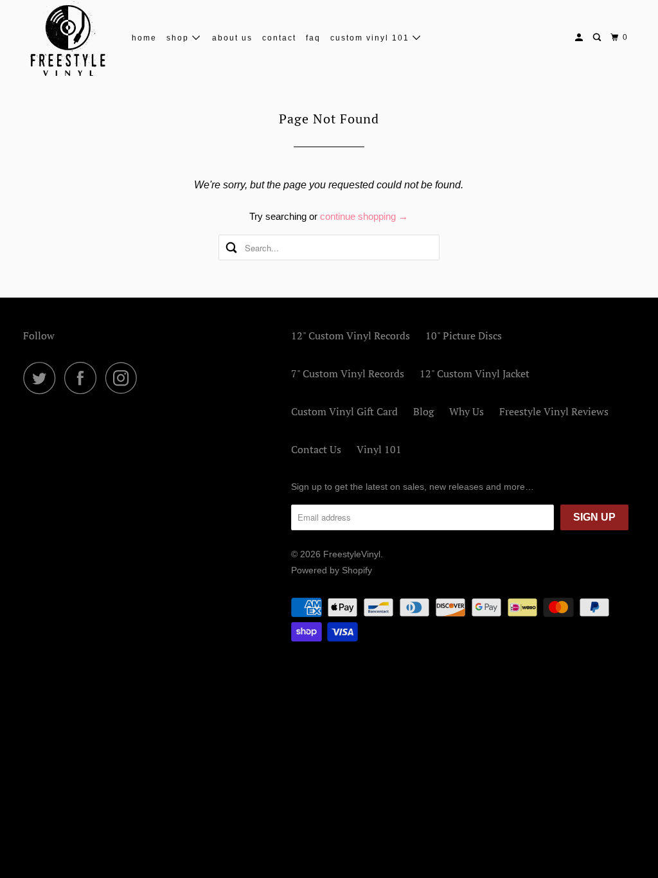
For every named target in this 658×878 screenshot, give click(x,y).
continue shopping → (364, 216)
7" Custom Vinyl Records (347, 373)
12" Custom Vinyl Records (350, 335)
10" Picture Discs (463, 335)
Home (144, 37)
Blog (423, 411)
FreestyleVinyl (351, 554)
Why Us (466, 411)
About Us (232, 37)
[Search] (598, 37)
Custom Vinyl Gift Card (344, 411)
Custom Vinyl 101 (371, 37)
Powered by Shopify (331, 570)
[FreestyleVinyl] (68, 38)
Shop (179, 37)
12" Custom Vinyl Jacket (474, 373)
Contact (279, 37)
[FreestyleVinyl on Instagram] (124, 378)
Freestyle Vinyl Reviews (554, 411)
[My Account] (580, 37)
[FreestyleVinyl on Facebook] (83, 378)
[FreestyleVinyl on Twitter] (42, 378)
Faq (313, 37)
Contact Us (316, 449)
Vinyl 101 (379, 449)
